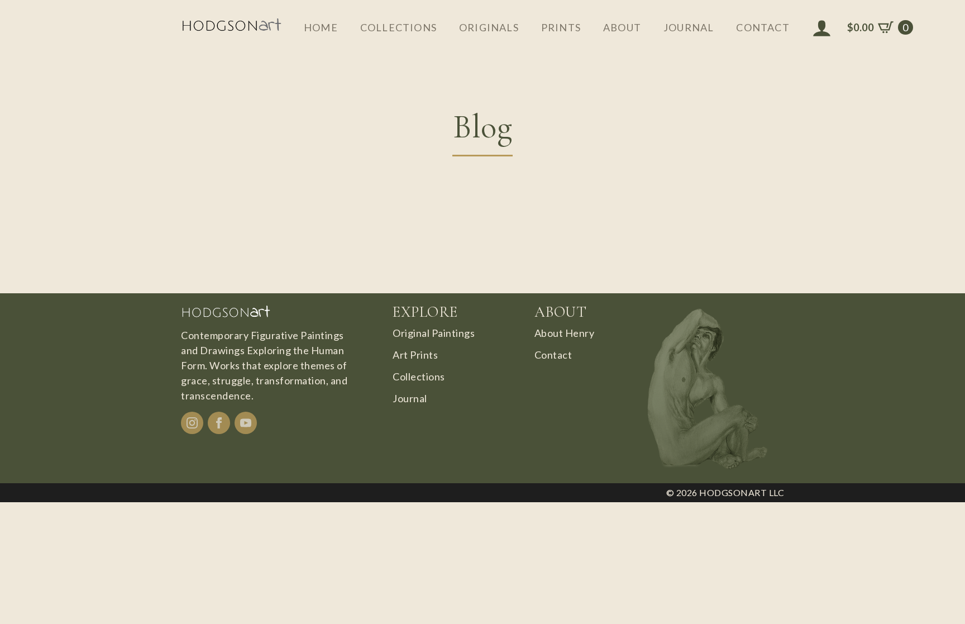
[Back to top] (937, 596)
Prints (561, 27)
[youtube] (246, 423)
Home (321, 27)
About (622, 27)
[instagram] (192, 423)
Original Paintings (434, 333)
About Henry (564, 333)
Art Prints (415, 355)
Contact (762, 27)
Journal (688, 27)
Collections (398, 27)
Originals (489, 27)
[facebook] (219, 423)
